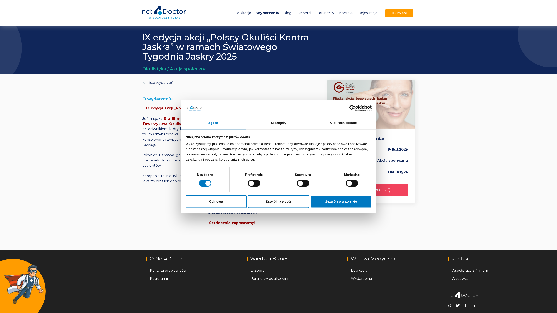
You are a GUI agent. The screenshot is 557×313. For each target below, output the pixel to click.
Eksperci (303, 13)
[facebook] (465, 305)
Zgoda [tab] (213, 123)
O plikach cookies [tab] (343, 123)
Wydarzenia (267, 13)
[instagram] (449, 305)
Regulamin (159, 278)
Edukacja (243, 13)
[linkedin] (473, 305)
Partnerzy (325, 13)
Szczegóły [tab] (279, 123)
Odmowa (216, 201)
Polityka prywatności (168, 270)
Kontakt (346, 13)
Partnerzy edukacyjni (269, 278)
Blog (287, 13)
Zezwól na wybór (279, 201)
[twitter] (458, 305)
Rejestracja (367, 13)
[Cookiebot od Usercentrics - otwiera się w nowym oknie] (353, 108)
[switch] (254, 183)
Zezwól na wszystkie (341, 201)
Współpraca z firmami (470, 270)
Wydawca (460, 278)
